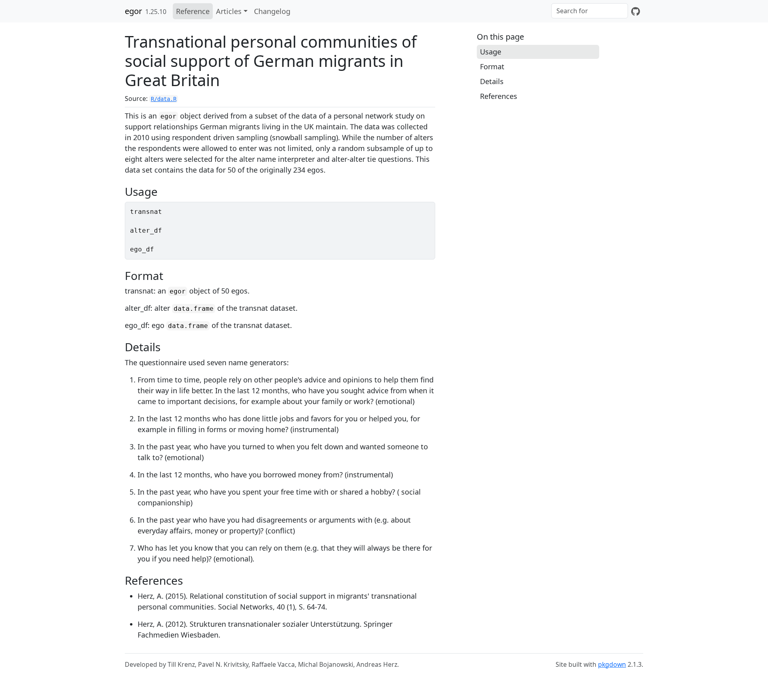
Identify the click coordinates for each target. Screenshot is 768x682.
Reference (193, 11)
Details (492, 81)
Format (492, 66)
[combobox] (589, 10)
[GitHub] (635, 11)
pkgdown (612, 664)
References (498, 96)
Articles (229, 11)
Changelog (272, 11)
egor (133, 11)
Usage (490, 51)
